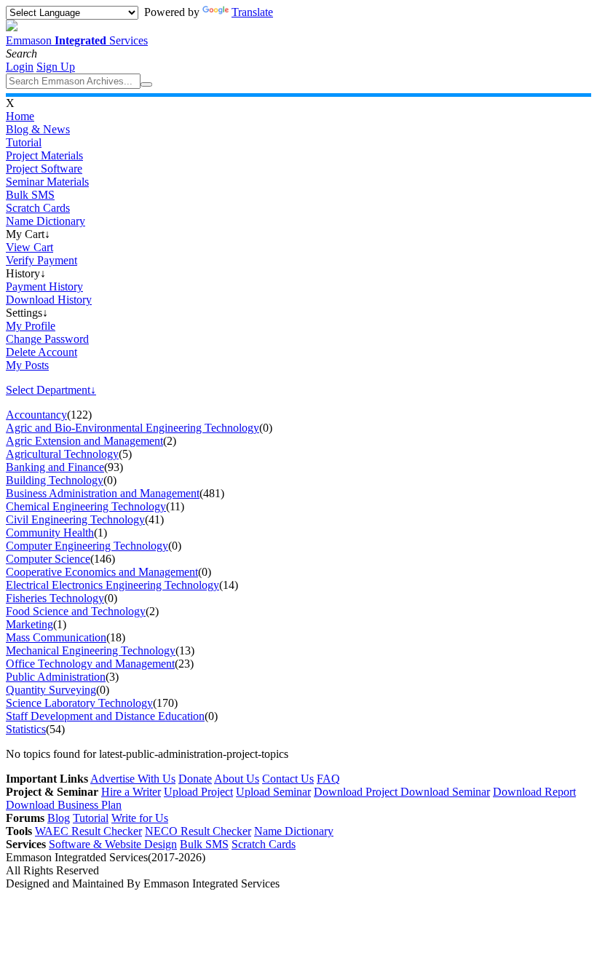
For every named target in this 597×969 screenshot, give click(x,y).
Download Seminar (445, 792)
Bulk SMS (30, 195)
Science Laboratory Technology (79, 703)
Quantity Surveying (51, 690)
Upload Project (198, 792)
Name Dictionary (45, 221)
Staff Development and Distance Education (105, 716)
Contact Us (288, 778)
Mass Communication (56, 637)
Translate (252, 12)
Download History (49, 299)
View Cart (29, 247)
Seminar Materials (47, 181)
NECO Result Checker (198, 831)
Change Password (47, 339)
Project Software (44, 168)
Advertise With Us (132, 778)
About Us (236, 778)
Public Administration (56, 677)
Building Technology (54, 480)
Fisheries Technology (55, 598)
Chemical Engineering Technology (86, 506)
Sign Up (55, 66)
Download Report (534, 792)
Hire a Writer (131, 792)
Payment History (44, 286)
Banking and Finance (55, 467)
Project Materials (44, 155)
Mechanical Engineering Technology (90, 650)
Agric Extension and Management (84, 441)
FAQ (328, 778)
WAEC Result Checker (88, 831)
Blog (58, 818)
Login (19, 66)
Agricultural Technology (62, 454)
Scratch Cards (38, 208)
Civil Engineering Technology (75, 519)
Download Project (357, 792)
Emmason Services (77, 40)
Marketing (29, 624)
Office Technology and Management (90, 663)
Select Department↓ (51, 390)
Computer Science (48, 559)
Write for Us (139, 818)
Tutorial (23, 142)
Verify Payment (41, 260)
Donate (195, 778)
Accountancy (36, 414)
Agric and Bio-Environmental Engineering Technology (132, 428)
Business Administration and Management (102, 493)
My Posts (27, 365)
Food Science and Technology (76, 611)
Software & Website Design (113, 844)
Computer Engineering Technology (87, 545)
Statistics (26, 729)
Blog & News (38, 129)
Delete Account (41, 352)
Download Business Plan (64, 805)
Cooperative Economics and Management (102, 572)
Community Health (50, 532)
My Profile (30, 326)
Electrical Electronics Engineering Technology (112, 585)
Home (20, 116)
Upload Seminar (273, 792)
